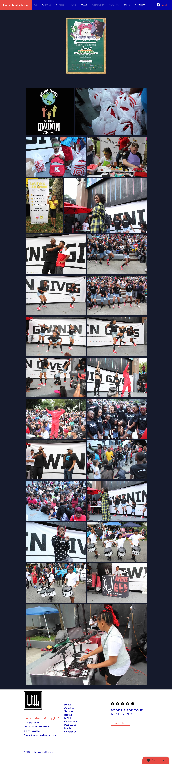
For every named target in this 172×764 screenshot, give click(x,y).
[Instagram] (117, 703)
